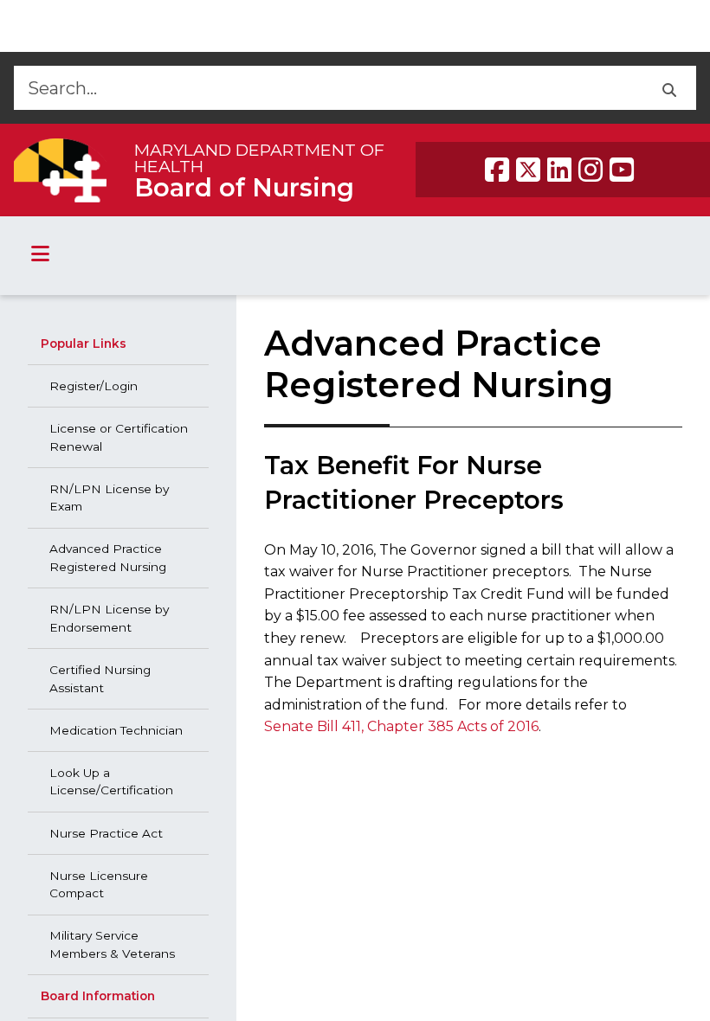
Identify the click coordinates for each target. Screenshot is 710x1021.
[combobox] (328, 88)
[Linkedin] (559, 169)
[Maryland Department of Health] (60, 170)
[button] (669, 88)
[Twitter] (528, 169)
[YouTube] (622, 169)
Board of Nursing (244, 187)
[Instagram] (590, 169)
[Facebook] (497, 169)
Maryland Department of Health (259, 158)
